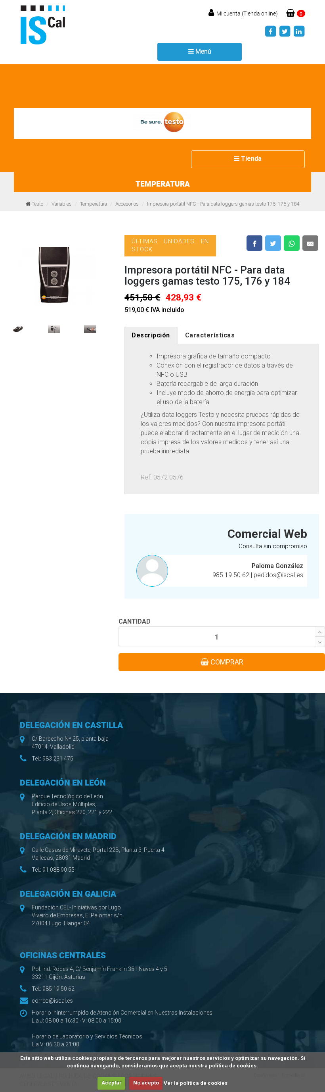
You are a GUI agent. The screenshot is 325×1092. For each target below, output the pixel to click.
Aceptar (111, 1083)
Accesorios (127, 204)
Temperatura (93, 204)
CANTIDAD (135, 621)
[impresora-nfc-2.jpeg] (18, 325)
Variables (62, 204)
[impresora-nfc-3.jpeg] (54, 325)
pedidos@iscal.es (278, 575)
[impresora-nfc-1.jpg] (54, 272)
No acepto (146, 1083)
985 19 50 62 (231, 575)
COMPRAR (226, 662)
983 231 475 (57, 758)
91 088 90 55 (58, 870)
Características (210, 335)
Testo (37, 204)
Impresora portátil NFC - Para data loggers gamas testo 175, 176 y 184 (223, 204)
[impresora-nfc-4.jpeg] (90, 325)
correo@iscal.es (52, 1001)
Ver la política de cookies (196, 1083)
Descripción (151, 335)
